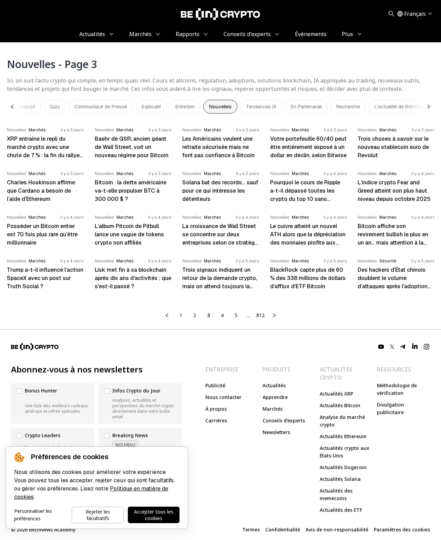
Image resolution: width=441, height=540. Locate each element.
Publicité (215, 385)
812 (260, 315)
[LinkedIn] (415, 346)
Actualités (274, 385)
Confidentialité (282, 529)
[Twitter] (392, 346)
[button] (52, 403)
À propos (216, 409)
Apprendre (275, 397)
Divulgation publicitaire (390, 408)
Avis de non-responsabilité (337, 529)
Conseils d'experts (284, 420)
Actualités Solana (340, 479)
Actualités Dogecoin (343, 467)
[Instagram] (426, 346)
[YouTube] (381, 346)
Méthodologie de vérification (397, 389)
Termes (251, 529)
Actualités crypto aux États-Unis (344, 452)
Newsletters (276, 432)
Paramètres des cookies (402, 529)
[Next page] (274, 315)
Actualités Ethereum (343, 436)
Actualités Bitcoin (340, 405)
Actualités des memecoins (336, 494)
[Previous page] (167, 315)
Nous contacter (223, 397)
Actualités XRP (336, 393)
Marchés (273, 409)
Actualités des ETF (341, 510)
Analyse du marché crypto (342, 421)
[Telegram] (403, 346)
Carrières (216, 420)
